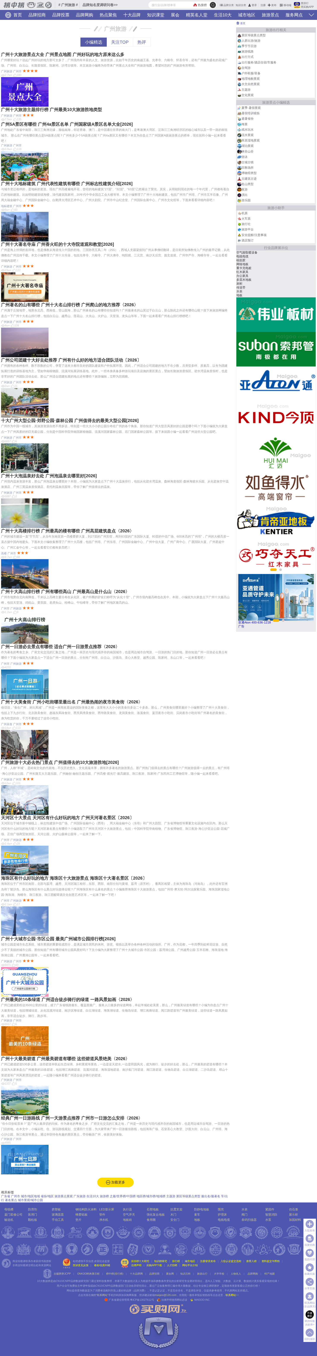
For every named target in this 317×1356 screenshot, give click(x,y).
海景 (245, 124)
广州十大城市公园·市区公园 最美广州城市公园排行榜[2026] (58, 938)
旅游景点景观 (64, 1196)
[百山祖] (276, 314)
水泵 (268, 1219)
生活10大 (223, 15)
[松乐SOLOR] (276, 521)
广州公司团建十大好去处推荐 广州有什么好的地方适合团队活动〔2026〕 (71, 360)
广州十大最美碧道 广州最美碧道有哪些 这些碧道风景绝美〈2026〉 (65, 1058)
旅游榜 (104, 1196)
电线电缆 (224, 1219)
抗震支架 (242, 272)
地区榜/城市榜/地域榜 (151, 1196)
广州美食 (6, 724)
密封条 (240, 268)
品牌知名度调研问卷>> (100, 5)
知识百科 (185, 1273)
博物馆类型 (249, 173)
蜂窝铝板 (81, 1214)
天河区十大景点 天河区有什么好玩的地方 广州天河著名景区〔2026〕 (67, 817)
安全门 (174, 1219)
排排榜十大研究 (140, 1261)
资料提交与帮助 (271, 1261)
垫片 (78, 1219)
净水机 (103, 1219)
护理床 (222, 1214)
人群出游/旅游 (251, 40)
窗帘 (239, 287)
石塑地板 (153, 1209)
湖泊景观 (248, 145)
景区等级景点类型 (188, 1196)
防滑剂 (32, 1209)
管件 (102, 1214)
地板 (197, 1219)
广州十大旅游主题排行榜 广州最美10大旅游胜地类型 (51, 109)
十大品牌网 (136, 1273)
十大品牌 (132, 15)
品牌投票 (60, 15)
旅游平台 (248, 229)
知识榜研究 (160, 1261)
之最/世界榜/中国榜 (123, 1196)
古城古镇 (248, 162)
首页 (17, 15)
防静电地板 (201, 1209)
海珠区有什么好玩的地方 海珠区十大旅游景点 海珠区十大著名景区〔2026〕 (74, 878)
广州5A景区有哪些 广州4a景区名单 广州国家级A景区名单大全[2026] (67, 124)
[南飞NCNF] (276, 418)
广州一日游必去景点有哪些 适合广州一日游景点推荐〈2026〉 (60, 646)
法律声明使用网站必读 (174, 1299)
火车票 (246, 218)
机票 (245, 213)
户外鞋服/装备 (251, 73)
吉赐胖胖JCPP (62, 1273)
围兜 (221, 1209)
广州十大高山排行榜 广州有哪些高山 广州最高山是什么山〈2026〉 (65, 591)
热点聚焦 (108, 15)
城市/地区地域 (30, 1196)
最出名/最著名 (210, 1196)
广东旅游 (80, 1196)
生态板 (240, 252)
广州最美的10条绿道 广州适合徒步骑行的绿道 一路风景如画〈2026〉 (67, 999)
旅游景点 (270, 15)
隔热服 (240, 260)
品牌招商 (37, 15)
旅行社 (246, 224)
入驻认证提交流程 (231, 1261)
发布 (273, 5)
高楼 (4, 553)
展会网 (170, 1273)
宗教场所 (248, 167)
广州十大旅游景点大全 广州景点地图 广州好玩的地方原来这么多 (62, 54)
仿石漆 (293, 1209)
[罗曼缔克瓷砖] (276, 556)
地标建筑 (6, 206)
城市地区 (246, 15)
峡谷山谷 (248, 151)
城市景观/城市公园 (30, 1200)
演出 (245, 195)
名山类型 (248, 184)
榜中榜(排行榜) (114, 1273)
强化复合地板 (156, 1214)
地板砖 (127, 1219)
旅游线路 (248, 51)
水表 (245, 1209)
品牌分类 (228, 5)
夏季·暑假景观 (251, 107)
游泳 (245, 157)
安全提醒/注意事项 (254, 235)
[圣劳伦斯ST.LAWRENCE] (276, 349)
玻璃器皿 (58, 1214)
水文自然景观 (251, 84)
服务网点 (294, 15)
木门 (239, 295)
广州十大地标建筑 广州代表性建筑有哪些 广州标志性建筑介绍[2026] (67, 183)
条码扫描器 (249, 1219)
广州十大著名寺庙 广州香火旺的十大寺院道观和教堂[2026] (57, 244)
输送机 (8, 1219)
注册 (263, 5)
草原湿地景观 (251, 140)
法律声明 (136, 1265)
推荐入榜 (251, 1261)
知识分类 (241, 5)
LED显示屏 (106, 1209)
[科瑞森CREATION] (276, 452)
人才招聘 (172, 1265)
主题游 (170, 1196)
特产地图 (269, 1273)
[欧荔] (276, 383)
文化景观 (248, 95)
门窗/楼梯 (242, 276)
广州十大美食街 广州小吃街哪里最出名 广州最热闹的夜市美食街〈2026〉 (72, 701)
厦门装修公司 (13, 1214)
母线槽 (8, 1209)
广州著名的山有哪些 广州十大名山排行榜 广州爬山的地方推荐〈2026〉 (69, 304)
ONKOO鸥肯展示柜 (88, 1273)
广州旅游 (6, 71)
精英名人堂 (196, 15)
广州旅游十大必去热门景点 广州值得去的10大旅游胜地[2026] (60, 762)
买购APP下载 (154, 1265)
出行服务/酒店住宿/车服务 (259, 62)
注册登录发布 (208, 1261)
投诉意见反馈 (80, 1265)
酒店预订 (248, 240)
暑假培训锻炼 (251, 113)
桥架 (239, 264)
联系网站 (232, 1295)
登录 (254, 5)
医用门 (32, 1214)
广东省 (5, 1196)
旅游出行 (202, 1273)
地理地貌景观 (251, 78)
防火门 (240, 279)
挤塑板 (56, 1209)
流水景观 (248, 135)
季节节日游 (249, 46)
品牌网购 (84, 15)
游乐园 (246, 200)
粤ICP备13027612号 (142, 1299)
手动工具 (58, 1219)
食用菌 (151, 1219)
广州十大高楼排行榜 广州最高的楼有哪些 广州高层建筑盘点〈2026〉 (67, 530)
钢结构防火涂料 (86, 1209)
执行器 (127, 1209)
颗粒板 (32, 1219)
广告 (241, 626)
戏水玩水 (248, 129)
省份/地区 (47, 1196)
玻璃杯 (240, 291)
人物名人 (236, 1273)
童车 (197, 1214)
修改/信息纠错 (102, 1265)
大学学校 (219, 1273)
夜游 (245, 189)
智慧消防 (271, 1214)
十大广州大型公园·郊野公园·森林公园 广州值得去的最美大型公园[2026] (70, 420)
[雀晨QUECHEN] (276, 487)
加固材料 (295, 1219)
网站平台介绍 (190, 1265)
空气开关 (129, 1214)
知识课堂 (155, 15)
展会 (175, 15)
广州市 (17, 71)
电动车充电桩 (245, 283)
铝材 (239, 256)
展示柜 (293, 1214)
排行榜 (176, 1261)
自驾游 (246, 68)
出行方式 (248, 57)
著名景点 (11, 1200)
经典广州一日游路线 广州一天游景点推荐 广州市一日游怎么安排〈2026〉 (72, 1118)
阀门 (245, 1214)
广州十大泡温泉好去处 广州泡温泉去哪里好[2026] (49, 475)
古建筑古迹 (249, 178)
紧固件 (269, 1209)
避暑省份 (248, 118)
